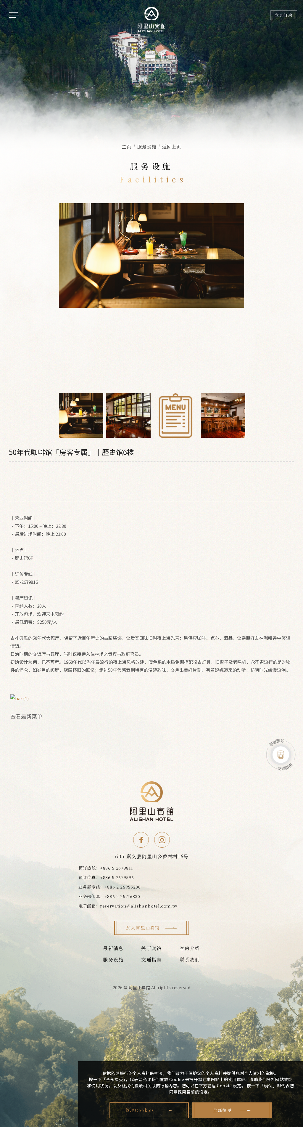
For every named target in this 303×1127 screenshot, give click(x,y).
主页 (126, 146)
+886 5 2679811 (116, 868)
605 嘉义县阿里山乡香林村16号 (151, 856)
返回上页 (171, 146)
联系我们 (190, 959)
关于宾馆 (151, 948)
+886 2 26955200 (122, 887)
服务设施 (113, 959)
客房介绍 (190, 948)
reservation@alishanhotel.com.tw (139, 906)
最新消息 (113, 948)
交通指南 (151, 959)
